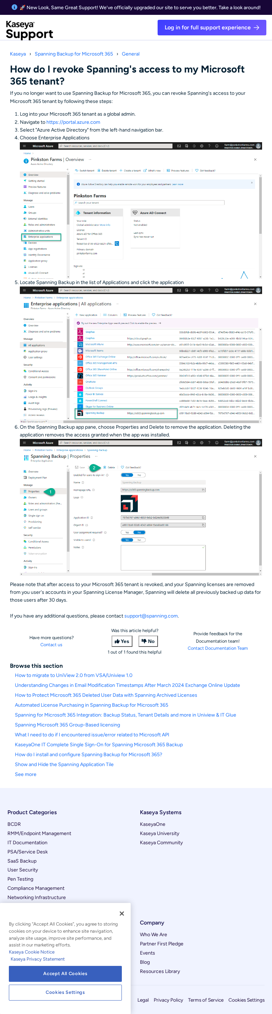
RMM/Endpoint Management (39, 833)
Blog (145, 962)
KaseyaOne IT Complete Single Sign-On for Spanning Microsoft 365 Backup (99, 745)
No (151, 641)
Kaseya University (159, 833)
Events (147, 953)
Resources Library (160, 971)
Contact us (51, 644)
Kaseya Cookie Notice (32, 952)
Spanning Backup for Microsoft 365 (74, 54)
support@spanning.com (151, 616)
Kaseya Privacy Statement (38, 959)
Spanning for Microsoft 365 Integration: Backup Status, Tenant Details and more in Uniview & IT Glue (125, 715)
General (131, 54)
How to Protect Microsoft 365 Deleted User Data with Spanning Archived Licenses (106, 695)
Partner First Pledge (161, 944)
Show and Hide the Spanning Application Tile (64, 764)
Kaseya (18, 54)
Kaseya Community (161, 843)
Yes (125, 641)
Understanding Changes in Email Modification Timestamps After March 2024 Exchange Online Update (127, 685)
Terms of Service (205, 1000)
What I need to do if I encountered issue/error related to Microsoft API (92, 735)
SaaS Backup (21, 861)
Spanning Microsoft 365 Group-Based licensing (67, 725)
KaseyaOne (152, 824)
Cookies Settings (246, 1000)
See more (25, 774)
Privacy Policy (168, 1000)
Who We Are (153, 935)
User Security (22, 870)
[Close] (122, 913)
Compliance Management (35, 888)
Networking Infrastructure (36, 897)
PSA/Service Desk (27, 852)
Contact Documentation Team (218, 648)
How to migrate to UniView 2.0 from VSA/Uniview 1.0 (73, 675)
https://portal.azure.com (73, 122)
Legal (143, 1000)
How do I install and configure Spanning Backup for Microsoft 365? (88, 755)
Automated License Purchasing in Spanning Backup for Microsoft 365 (91, 705)
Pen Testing (20, 879)
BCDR (14, 824)
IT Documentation (27, 843)
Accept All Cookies (65, 973)
